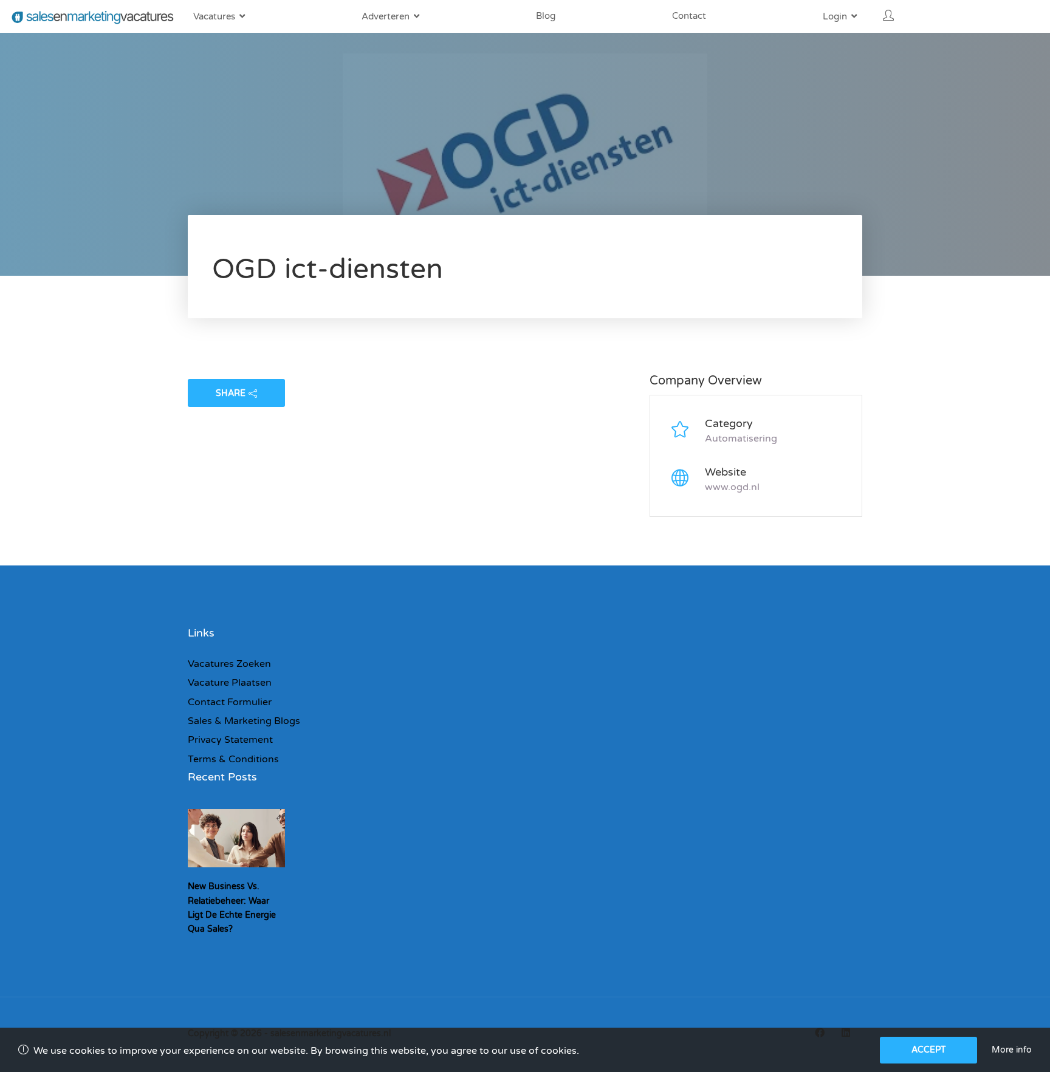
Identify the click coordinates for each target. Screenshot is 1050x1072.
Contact (689, 15)
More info (1012, 1050)
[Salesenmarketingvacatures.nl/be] (94, 17)
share (230, 393)
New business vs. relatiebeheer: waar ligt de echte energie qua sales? (232, 907)
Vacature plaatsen (230, 683)
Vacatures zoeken (229, 664)
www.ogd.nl (732, 487)
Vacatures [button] (214, 16)
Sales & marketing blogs (244, 721)
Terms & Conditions (233, 759)
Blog (545, 15)
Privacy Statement (230, 740)
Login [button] (835, 16)
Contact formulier (230, 702)
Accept (928, 1050)
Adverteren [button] (386, 16)
